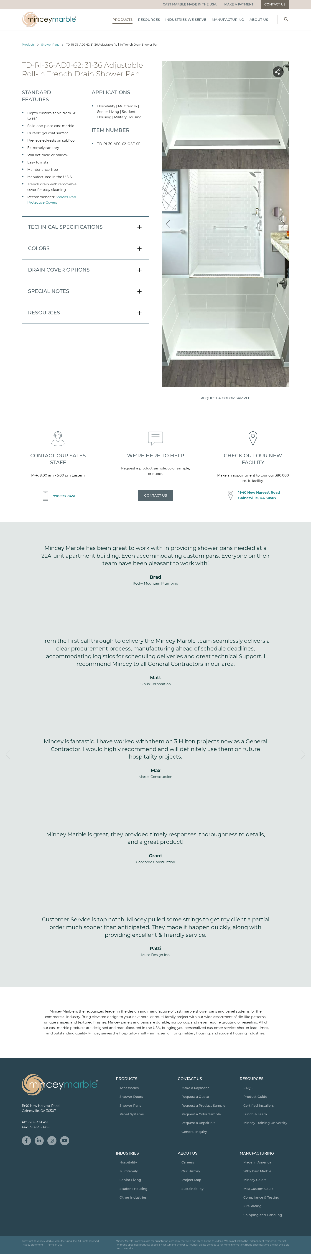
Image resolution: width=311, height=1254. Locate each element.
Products (28, 44)
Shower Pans (50, 44)
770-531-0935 (39, 1127)
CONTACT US (155, 495)
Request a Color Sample (225, 398)
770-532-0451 (38, 1122)
